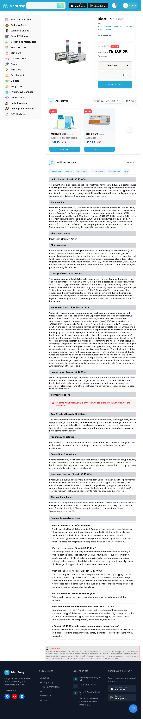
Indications (56, 171)
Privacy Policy (46, 682)
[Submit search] (60, 5)
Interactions (114, 171)
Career (43, 700)
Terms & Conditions (50, 686)
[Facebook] (7, 696)
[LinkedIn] (22, 696)
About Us (44, 678)
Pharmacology (98, 171)
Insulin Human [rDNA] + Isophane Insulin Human (115, 28)
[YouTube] (14, 696)
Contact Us (45, 695)
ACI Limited (106, 35)
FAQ (126, 171)
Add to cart (115, 84)
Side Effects (82, 171)
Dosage (68, 171)
